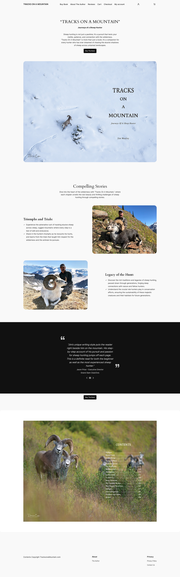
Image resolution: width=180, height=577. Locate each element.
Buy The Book (90, 51)
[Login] (138, 4)
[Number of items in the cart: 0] (154, 4)
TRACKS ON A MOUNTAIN (35, 4)
